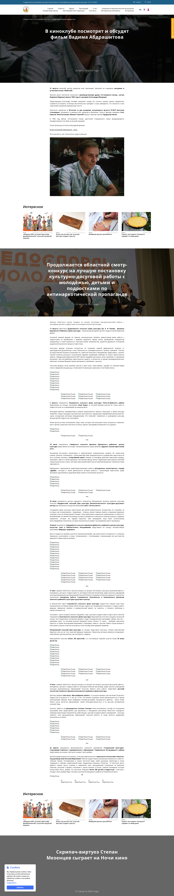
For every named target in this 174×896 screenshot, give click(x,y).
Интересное (129, 11)
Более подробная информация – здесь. (64, 130)
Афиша (71, 9)
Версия (138, 2)
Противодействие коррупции (73, 11)
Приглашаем (83, 9)
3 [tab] (88, 774)
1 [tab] (82, 774)
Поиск (149, 2)
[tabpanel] (87, 776)
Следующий (121, 776)
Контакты (92, 11)
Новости (61, 9)
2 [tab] (85, 774)
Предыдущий (53, 776)
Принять (20, 887)
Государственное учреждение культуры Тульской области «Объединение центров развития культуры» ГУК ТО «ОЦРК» (60, 2)
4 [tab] (92, 774)
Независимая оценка (50, 11)
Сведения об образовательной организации (118, 9)
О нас (95, 9)
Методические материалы (110, 11)
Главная (50, 9)
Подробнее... (12, 883)
